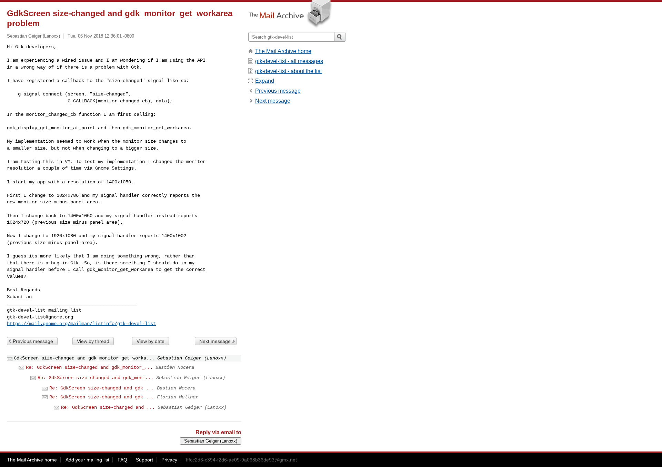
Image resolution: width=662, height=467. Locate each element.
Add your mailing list (87, 460)
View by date (150, 341)
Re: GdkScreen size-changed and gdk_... (101, 388)
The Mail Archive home (283, 51)
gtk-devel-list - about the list (288, 71)
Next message (215, 341)
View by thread (93, 341)
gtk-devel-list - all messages (289, 61)
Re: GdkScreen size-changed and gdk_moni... (95, 377)
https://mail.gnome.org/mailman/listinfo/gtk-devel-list (81, 323)
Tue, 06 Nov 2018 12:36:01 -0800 (101, 36)
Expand (264, 81)
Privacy (169, 460)
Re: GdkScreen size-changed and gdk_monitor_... (89, 367)
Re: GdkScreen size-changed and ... (108, 407)
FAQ (122, 460)
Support (144, 460)
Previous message (33, 341)
